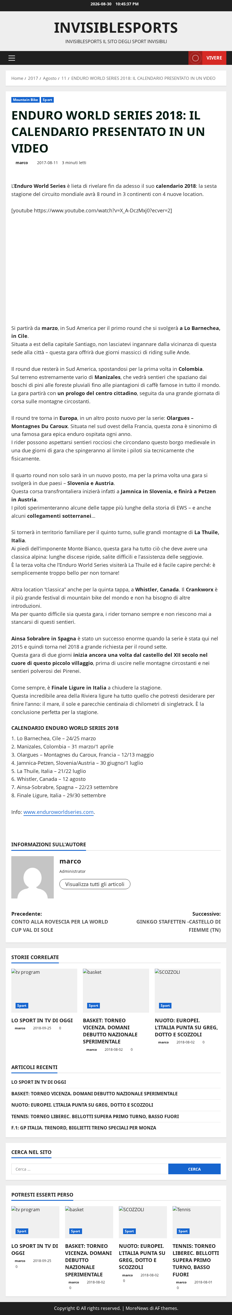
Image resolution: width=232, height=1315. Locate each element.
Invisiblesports (116, 27)
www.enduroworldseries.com (58, 812)
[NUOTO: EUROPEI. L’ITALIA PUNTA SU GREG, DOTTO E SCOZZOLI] (188, 991)
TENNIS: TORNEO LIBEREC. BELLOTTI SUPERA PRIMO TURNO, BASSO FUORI (95, 1116)
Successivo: (178, 921)
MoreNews (137, 1308)
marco (22, 162)
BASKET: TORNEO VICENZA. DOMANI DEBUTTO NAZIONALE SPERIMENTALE (110, 1031)
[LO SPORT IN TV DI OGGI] (44, 991)
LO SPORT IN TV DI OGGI (42, 1020)
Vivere (214, 57)
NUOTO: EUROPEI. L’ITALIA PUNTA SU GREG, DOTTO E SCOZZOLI (186, 1027)
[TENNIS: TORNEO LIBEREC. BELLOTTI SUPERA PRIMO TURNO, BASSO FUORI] (197, 1222)
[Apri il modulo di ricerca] (182, 57)
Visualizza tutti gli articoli (94, 884)
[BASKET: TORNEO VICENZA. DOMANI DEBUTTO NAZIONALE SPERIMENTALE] (116, 991)
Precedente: (59, 921)
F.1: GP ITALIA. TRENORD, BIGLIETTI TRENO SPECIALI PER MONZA (83, 1128)
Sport (47, 99)
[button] (12, 58)
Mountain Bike (25, 99)
